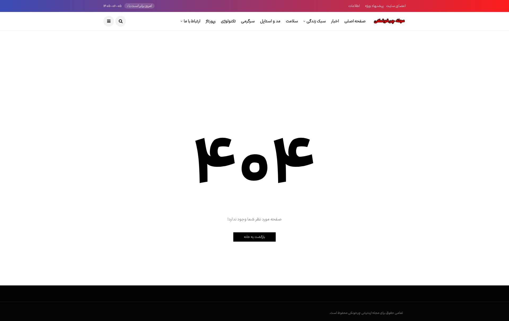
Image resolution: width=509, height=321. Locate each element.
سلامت (292, 21)
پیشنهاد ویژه (374, 5)
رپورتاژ (211, 21)
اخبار (335, 21)
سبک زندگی (316, 21)
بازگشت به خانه (254, 236)
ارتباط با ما (192, 21)
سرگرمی (248, 21)
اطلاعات (354, 5)
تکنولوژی (228, 21)
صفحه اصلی (355, 21)
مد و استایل (270, 21)
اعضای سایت (396, 5)
